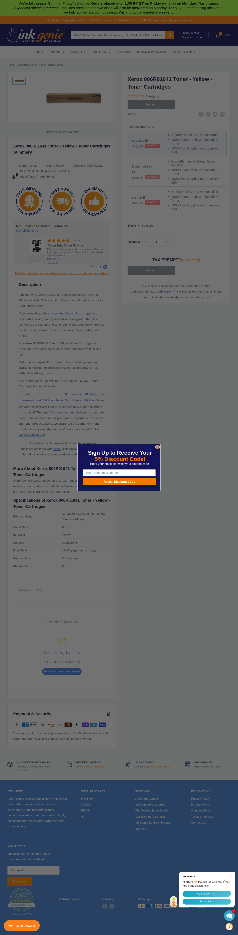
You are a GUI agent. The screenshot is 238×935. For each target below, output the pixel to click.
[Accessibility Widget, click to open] (229, 926)
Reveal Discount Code (119, 481)
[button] (229, 915)
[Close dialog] (157, 447)
